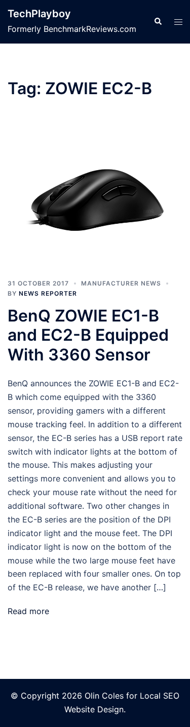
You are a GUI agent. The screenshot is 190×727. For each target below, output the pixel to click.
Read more (28, 611)
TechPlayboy (39, 14)
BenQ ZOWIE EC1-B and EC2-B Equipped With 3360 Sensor (88, 335)
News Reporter (48, 293)
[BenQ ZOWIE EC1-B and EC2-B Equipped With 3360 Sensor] (95, 196)
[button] (158, 22)
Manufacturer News (121, 283)
